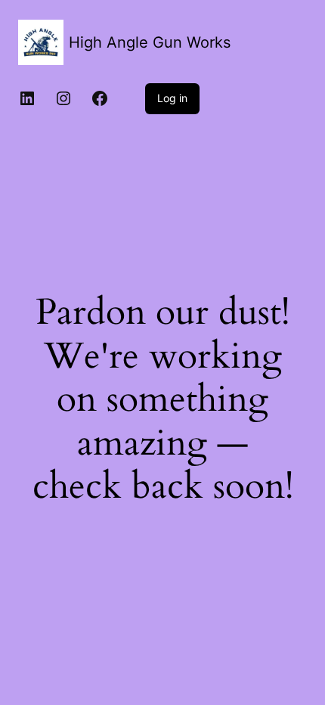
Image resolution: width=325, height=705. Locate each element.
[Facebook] (100, 98)
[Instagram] (63, 98)
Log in (172, 98)
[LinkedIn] (27, 98)
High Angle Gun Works (150, 42)
